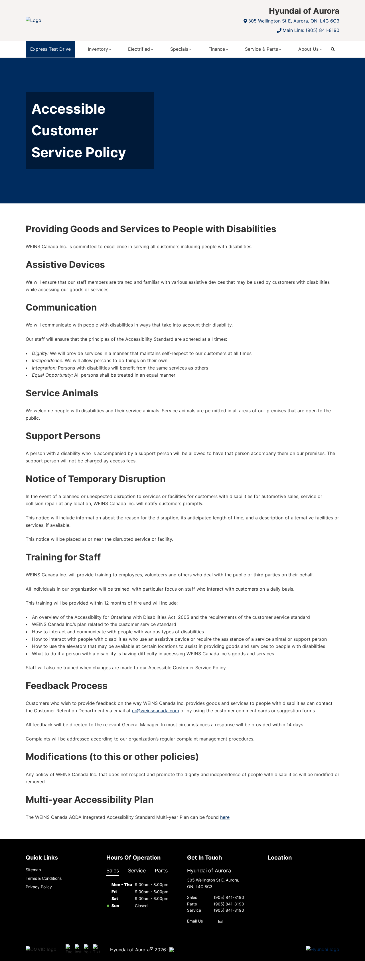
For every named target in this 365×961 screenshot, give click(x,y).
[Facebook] (69, 949)
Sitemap (33, 869)
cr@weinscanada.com (155, 710)
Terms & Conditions (44, 878)
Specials (179, 49)
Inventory (98, 49)
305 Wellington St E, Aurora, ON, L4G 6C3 (293, 21)
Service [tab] (137, 871)
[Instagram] (78, 949)
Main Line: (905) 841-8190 (311, 30)
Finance (216, 49)
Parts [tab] (161, 871)
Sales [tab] (112, 871)
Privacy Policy (39, 886)
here (225, 817)
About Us (308, 49)
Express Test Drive (50, 49)
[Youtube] (87, 949)
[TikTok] (96, 949)
